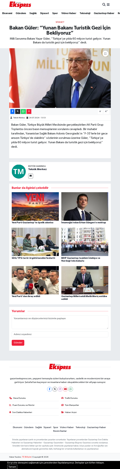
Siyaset (44, 13)
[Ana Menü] (108, 5)
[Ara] (104, 5)
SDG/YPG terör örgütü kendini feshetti (33, 258)
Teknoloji (85, 13)
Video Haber (68, 13)
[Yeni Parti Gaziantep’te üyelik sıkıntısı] (35, 206)
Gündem (21, 13)
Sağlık (33, 13)
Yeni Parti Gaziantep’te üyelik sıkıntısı (32, 222)
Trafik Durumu (71, 398)
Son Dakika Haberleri (22, 412)
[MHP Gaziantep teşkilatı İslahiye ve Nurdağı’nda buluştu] (84, 242)
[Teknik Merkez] (19, 171)
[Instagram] (60, 389)
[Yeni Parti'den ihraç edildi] (35, 280)
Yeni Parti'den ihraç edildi (26, 296)
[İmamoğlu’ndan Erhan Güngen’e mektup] (84, 206)
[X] (54, 389)
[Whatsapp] (70, 389)
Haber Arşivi (71, 412)
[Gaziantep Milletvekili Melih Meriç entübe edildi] (84, 280)
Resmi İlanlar (60, 431)
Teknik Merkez (19, 118)
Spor (55, 13)
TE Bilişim (26, 457)
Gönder (18, 342)
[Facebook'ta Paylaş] (12, 111)
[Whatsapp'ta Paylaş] (23, 111)
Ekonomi (7, 13)
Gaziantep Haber (104, 13)
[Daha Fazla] (28, 111)
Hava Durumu (19, 398)
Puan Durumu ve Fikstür (24, 405)
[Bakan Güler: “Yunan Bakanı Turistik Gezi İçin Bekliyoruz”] (60, 78)
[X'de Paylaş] (17, 111)
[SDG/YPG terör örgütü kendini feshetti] (35, 242)
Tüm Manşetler (72, 405)
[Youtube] (65, 389)
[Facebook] (49, 389)
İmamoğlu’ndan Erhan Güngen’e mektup (83, 222)
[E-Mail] (30, 176)
